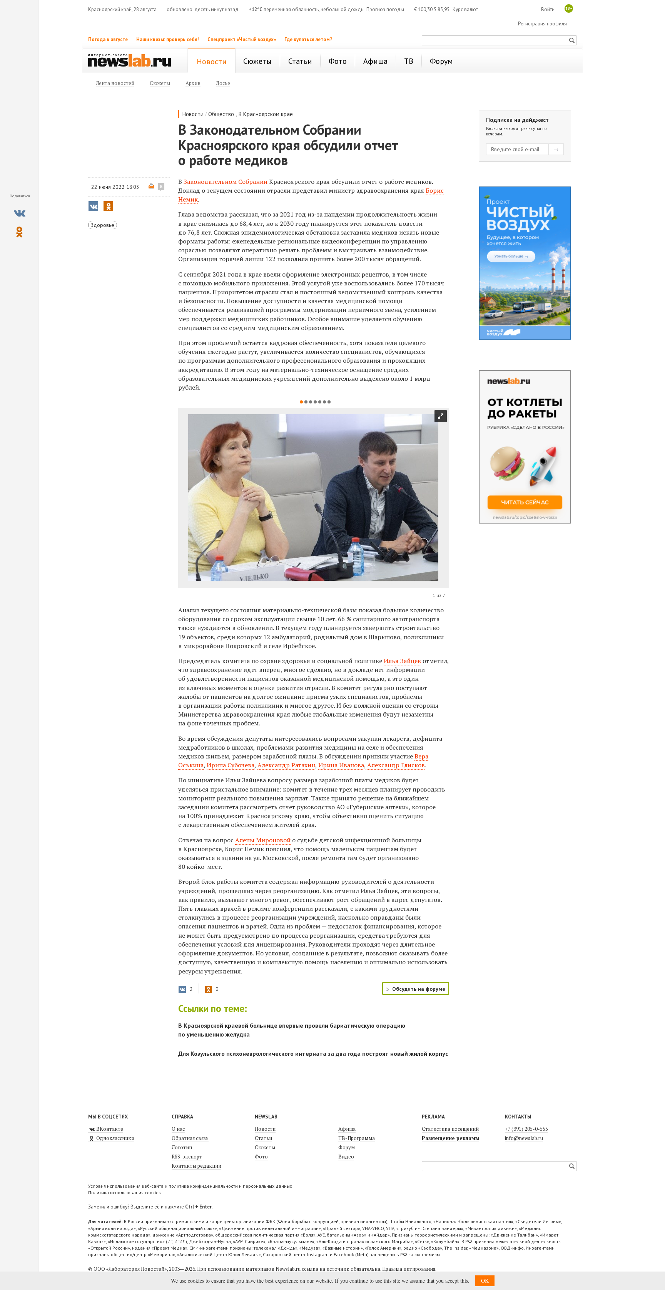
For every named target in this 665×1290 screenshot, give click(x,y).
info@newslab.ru (524, 1138)
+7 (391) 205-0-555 (526, 1128)
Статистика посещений (450, 1128)
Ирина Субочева (230, 765)
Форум (346, 1147)
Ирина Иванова (341, 765)
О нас (178, 1128)
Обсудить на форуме (418, 988)
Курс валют (465, 9)
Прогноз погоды (385, 9)
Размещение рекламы (450, 1138)
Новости (193, 114)
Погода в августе (108, 39)
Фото (261, 1156)
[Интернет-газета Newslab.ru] (133, 61)
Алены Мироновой (263, 840)
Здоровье (102, 225)
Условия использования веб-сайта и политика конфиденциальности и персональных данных (190, 1186)
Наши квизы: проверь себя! (167, 39)
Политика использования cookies (124, 1192)
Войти (548, 9)
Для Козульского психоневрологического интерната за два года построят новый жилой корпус (313, 1053)
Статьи (263, 1138)
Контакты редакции (196, 1165)
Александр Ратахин (286, 765)
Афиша (347, 1128)
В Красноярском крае (266, 114)
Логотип (182, 1147)
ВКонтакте (109, 1128)
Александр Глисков (395, 765)
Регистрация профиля (542, 23)
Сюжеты (265, 1147)
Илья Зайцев (402, 661)
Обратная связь (190, 1138)
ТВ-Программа (356, 1138)
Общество (221, 114)
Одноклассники (114, 1138)
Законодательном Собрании (225, 181)
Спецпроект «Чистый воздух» (241, 39)
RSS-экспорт (187, 1156)
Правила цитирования (408, 1268)
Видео (346, 1156)
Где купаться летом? (308, 39)
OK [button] (485, 1280)
